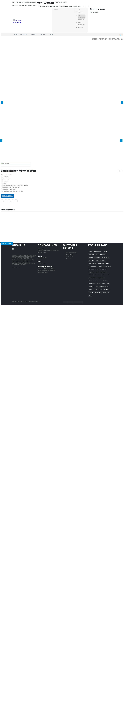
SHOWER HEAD (92, 278)
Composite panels (100, 260)
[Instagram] (87, 6)
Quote (57, 6)
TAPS (108, 283)
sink (98, 281)
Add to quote (7, 196)
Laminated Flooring (93, 269)
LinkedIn (9, 200)
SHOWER (91, 275)
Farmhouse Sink (93, 263)
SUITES (103, 283)
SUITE (98, 283)
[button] (120, 35)
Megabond (91, 272)
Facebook (2, 200)
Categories (23, 34)
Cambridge (91, 260)
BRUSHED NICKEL (105, 257)
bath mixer (102, 254)
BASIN (105, 251)
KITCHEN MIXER (107, 266)
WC (108, 292)
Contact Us (42, 6)
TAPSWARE (91, 286)
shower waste (92, 281)
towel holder (106, 289)
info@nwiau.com (43, 263)
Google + (12, 200)
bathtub (91, 257)
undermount (98, 292)
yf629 (90, 295)
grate (107, 263)
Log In (79, 6)
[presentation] (2, 102)
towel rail (91, 292)
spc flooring (104, 281)
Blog (61, 6)
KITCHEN (100, 266)
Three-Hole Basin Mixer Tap (102, 286)
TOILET (90, 289)
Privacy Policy (73, 6)
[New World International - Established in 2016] (18, 20)
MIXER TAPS (103, 272)
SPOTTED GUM (92, 283)
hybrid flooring (92, 266)
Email (16, 200)
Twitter (5, 200)
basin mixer (91, 254)
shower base (98, 275)
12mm (90, 251)
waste (104, 292)
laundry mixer (103, 269)
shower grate (106, 275)
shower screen (101, 278)
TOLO (100, 289)
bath (97, 254)
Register (65, 6)
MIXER (97, 272)
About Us (52, 6)
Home (15, 34)
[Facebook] (84, 6)
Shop (47, 6)
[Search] (86, 9)
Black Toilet (97, 257)
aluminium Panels (97, 251)
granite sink (101, 263)
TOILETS (95, 289)
